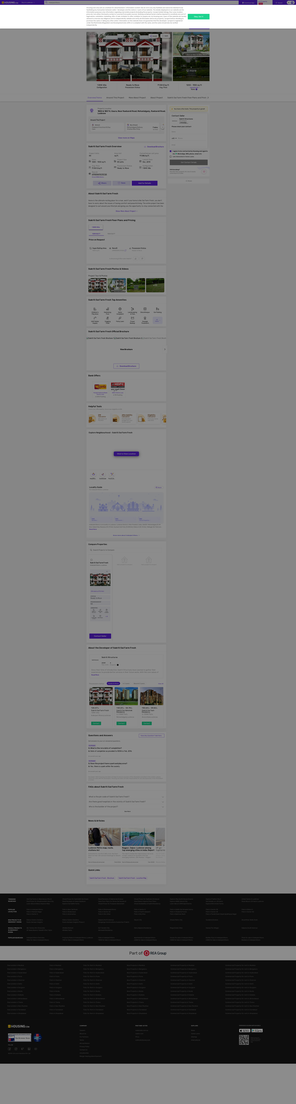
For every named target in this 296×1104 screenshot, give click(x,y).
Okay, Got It (198, 17)
